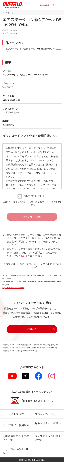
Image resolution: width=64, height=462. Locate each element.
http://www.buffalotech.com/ (13, 287)
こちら (21, 255)
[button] (32, 329)
